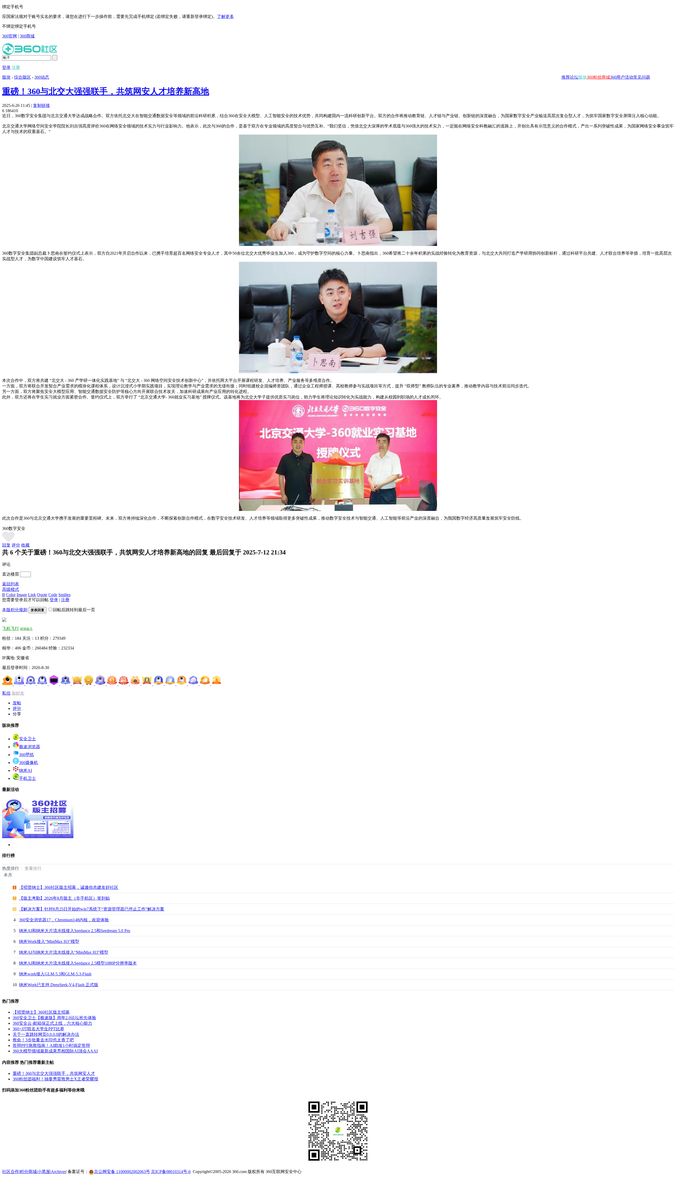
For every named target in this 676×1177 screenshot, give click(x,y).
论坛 (574, 77)
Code (52, 594)
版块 (582, 77)
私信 (6, 693)
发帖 (17, 703)
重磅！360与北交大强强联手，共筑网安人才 (54, 1073)
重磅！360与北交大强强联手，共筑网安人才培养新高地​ (105, 91)
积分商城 (28, 1171)
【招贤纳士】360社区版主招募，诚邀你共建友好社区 (68, 887)
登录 (6, 67)
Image (22, 594)
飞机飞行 (10, 628)
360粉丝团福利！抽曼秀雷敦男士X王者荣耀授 (55, 1079)
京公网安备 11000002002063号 (122, 1171)
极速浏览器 (29, 746)
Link (32, 594)
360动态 (41, 77)
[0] (8, 541)
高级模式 (10, 589)
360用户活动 (621, 77)
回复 (6, 545)
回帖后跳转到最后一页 (74, 610)
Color (11, 594)
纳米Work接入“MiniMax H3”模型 (49, 941)
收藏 (25, 545)
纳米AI (25, 770)
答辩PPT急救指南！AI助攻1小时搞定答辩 (51, 1045)
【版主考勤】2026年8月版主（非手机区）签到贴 (64, 898)
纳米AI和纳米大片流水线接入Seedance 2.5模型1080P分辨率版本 (78, 963)
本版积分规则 (14, 610)
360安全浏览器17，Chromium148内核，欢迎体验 (64, 920)
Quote (42, 594)
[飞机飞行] (4, 620)
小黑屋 (43, 1171)
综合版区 (22, 77)
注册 (16, 67)
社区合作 (10, 1171)
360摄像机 (28, 762)
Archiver (58, 1171)
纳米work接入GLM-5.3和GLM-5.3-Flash (55, 974)
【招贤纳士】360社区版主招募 (41, 1012)
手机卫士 (27, 778)
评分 (16, 545)
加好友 (18, 693)
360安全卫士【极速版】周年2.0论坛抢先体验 (54, 1017)
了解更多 (225, 16)
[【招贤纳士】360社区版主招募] (37, 836)
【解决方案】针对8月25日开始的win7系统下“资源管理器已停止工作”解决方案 (91, 909)
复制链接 (41, 105)
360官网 (9, 36)
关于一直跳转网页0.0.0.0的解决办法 (46, 1034)
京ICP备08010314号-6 (171, 1171)
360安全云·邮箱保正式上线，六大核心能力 (52, 1023)
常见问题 (641, 77)
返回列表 (10, 584)
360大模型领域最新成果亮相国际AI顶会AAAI (55, 1051)
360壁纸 (26, 754)
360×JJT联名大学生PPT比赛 (38, 1029)
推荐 (565, 77)
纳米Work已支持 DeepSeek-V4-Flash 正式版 (58, 985)
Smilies (64, 594)
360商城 (27, 36)
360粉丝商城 (598, 77)
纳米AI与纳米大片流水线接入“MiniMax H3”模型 (63, 952)
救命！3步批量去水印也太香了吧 (43, 1040)
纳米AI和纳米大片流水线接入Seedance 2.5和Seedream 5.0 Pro (74, 930)
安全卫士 (27, 739)
